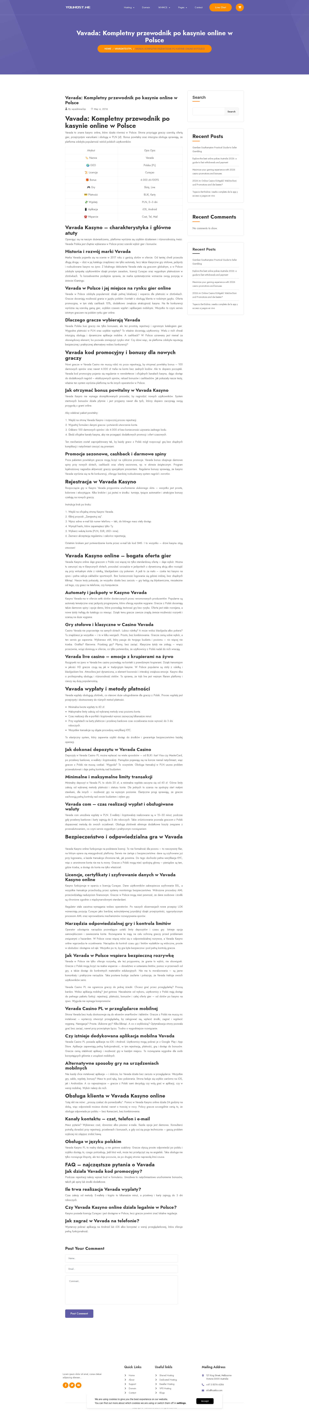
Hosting (128, 7)
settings (181, 1403)
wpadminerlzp (79, 109)
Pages (181, 7)
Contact (199, 7)
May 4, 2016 (101, 109)
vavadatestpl (123, 48)
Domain (146, 7)
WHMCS (162, 7)
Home (107, 48)
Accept (205, 1401)
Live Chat (220, 7)
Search (199, 97)
